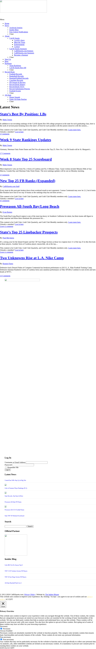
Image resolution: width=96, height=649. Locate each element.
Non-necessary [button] (5, 637)
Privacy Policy (29, 595)
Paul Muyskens (8, 238)
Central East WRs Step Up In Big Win (15, 480)
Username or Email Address (15, 462)
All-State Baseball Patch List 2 (13, 583)
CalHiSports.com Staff (11, 186)
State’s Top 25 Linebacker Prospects (29, 232)
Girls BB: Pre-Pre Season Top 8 (13, 565)
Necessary (6, 629)
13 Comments (5, 276)
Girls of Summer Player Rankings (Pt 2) (16, 488)
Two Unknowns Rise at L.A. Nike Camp (32, 258)
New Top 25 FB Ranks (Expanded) (27, 181)
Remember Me (12, 467)
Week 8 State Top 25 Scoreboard (26, 159)
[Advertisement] (18, 15)
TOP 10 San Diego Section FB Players (15, 577)
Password (8, 465)
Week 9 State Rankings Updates (25, 140)
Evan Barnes (7, 212)
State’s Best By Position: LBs (23, 114)
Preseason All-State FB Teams (13, 502)
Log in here (19, 132)
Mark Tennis (7, 120)
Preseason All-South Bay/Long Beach (29, 206)
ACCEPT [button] (9, 599)
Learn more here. (74, 130)
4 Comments (4, 201)
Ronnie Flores (8, 264)
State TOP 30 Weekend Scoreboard (14, 516)
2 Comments (4, 134)
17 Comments (5, 153)
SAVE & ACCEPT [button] (7, 648)
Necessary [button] (4, 626)
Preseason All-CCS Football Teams (14, 510)
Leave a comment (6, 226)
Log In (8, 470)
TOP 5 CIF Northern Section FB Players (16, 571)
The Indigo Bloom (52, 595)
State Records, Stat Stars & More (14, 496)
